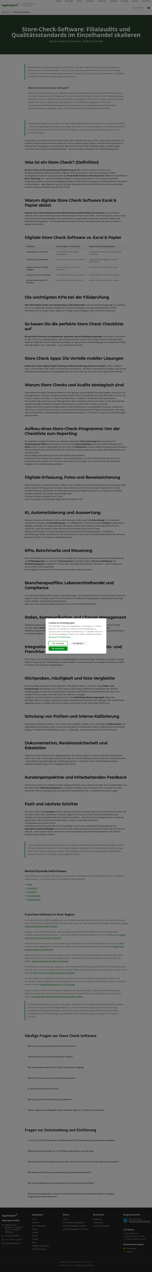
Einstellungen (78, 643)
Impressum (53, 637)
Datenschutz (66, 637)
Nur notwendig (58, 643)
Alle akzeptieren (58, 648)
